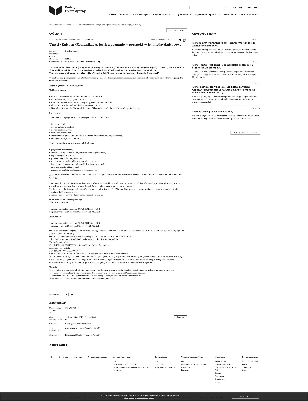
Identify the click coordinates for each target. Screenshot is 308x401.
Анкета (218, 382)
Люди (244, 370)
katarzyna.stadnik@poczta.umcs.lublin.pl (122, 276)
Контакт (218, 373)
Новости (123, 14)
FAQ (216, 370)
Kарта (244, 364)
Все (114, 361)
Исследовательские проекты (125, 364)
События (111, 14)
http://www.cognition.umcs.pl (79, 324)
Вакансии (185, 370)
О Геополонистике (250, 361)
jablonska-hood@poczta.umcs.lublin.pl (128, 273)
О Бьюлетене (220, 361)
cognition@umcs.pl (105, 278)
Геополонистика (247, 14)
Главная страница (56, 25)
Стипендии (186, 367)
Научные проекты (162, 14)
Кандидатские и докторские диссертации (131, 367)
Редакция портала (222, 364)
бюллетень (228, 14)
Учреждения (247, 367)
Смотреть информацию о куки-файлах (139, 398)
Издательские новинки (165, 367)
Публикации (183, 14)
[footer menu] (51, 357)
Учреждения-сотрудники (225, 367)
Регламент (219, 376)
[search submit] (226, 7)
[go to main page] (68, 11)
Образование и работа (206, 14)
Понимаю (245, 396)
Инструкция (220, 379)
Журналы (159, 364)
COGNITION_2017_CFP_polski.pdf (83, 317)
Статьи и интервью (140, 14)
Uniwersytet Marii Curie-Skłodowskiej (82, 61)
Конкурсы (117, 370)
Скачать (180, 317)
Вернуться (178, 30)
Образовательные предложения (195, 364)
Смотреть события (243, 132)
